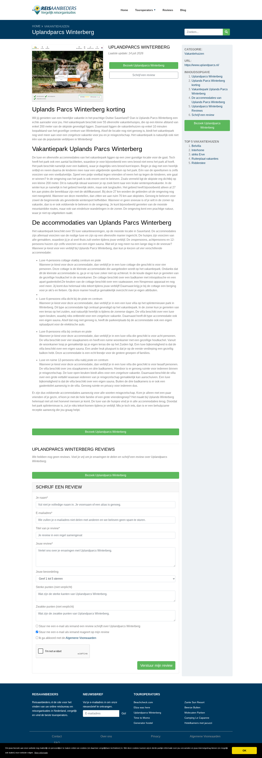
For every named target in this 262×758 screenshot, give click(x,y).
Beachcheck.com (143, 702)
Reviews (168, 10)
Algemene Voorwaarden (81, 637)
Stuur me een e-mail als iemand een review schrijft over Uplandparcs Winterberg (89, 626)
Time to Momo (142, 717)
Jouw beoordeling (47, 571)
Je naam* (42, 497)
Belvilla (196, 145)
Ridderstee (199, 162)
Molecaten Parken (194, 712)
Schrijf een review (203, 114)
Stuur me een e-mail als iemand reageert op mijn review (74, 632)
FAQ (57, 742)
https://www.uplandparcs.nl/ (201, 65)
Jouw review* (44, 543)
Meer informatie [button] (41, 753)
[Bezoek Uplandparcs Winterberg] (67, 73)
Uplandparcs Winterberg (207, 76)
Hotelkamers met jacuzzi (198, 723)
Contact (57, 736)
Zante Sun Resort (194, 702)
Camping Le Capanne (196, 717)
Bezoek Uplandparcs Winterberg (207, 125)
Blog (183, 10)
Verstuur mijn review (156, 665)
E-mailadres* (44, 512)
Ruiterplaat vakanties (205, 158)
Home (124, 10)
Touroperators (144, 10)
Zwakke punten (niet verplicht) (55, 606)
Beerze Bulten (192, 707)
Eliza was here (142, 707)
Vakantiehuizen (56, 26)
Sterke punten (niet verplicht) (54, 587)
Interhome (198, 150)
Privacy (155, 736)
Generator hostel (143, 723)
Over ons (106, 736)
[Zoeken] (226, 32)
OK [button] (244, 750)
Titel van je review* (48, 528)
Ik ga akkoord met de (67, 637)
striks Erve (198, 154)
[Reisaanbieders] (54, 10)
